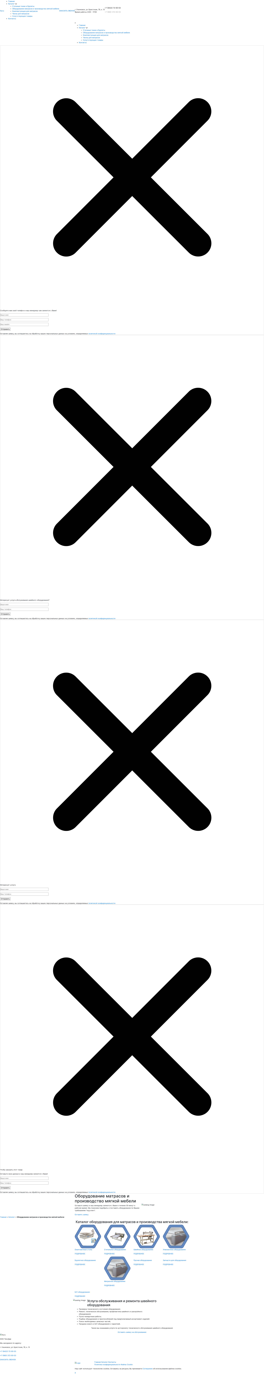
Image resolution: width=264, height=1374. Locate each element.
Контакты (12, 19)
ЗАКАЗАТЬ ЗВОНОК (67, 11)
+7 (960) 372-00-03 (113, 12)
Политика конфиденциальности (107, 1364)
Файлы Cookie (127, 1364)
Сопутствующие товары (22, 16)
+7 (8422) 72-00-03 (113, 8)
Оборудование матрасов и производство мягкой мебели (35, 9)
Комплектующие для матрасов (25, 11)
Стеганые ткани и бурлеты (23, 6)
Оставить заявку (81, 1215)
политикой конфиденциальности (101, 334)
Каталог (11, 4)
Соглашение (148, 1369)
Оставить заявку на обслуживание (132, 1332)
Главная (11, 1)
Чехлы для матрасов (20, 14)
